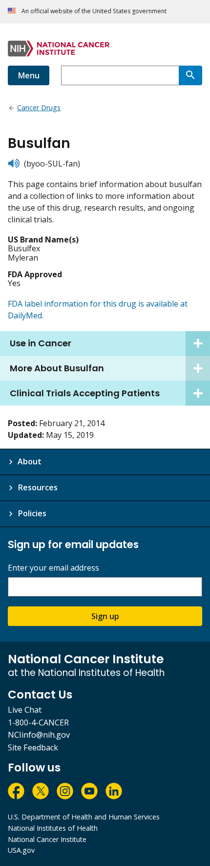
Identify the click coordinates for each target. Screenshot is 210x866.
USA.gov (21, 850)
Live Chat (25, 709)
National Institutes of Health (53, 828)
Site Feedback (33, 747)
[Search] (190, 75)
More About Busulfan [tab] (57, 368)
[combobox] (120, 75)
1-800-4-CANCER (38, 722)
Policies (32, 513)
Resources (38, 487)
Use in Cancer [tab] (40, 343)
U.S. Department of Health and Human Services (84, 816)
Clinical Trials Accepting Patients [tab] (85, 393)
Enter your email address (53, 568)
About (30, 461)
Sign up (105, 616)
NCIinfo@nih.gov (39, 734)
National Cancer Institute (47, 839)
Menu (29, 75)
